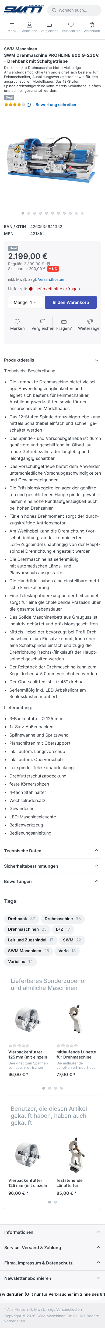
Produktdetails (19, 360)
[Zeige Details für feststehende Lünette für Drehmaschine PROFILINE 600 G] (76, 1155)
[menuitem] (21, 919)
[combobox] (74, 10)
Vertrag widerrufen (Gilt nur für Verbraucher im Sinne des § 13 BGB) (52, 1294)
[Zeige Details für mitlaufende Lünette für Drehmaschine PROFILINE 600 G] (76, 1020)
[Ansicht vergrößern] (52, 160)
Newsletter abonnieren (27, 1278)
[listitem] (52, 160)
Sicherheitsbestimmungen (31, 866)
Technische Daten (22, 850)
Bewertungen (18, 881)
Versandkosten (51, 279)
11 (82, 213)
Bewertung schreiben (57, 104)
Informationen (18, 1232)
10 (76, 213)
